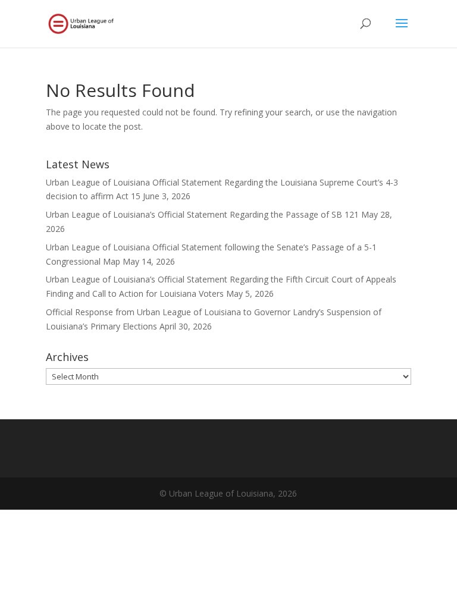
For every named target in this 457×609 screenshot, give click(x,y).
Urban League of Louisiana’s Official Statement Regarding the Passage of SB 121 (202, 214)
